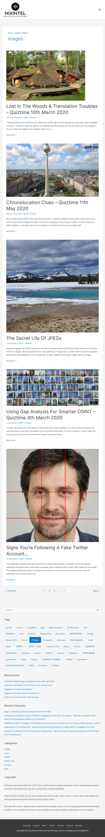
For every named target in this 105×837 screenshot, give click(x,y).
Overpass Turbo (52, 646)
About (44, 826)
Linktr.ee (69, 826)
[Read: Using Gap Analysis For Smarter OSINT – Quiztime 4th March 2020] (52, 387)
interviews (61, 640)
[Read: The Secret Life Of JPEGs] (52, 286)
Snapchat (60, 653)
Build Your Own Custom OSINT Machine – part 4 (80, 723)
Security (7, 765)
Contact (36, 826)
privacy (66, 646)
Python (77, 646)
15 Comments (12, 559)
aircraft (9, 628)
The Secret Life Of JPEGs (34, 338)
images (35, 640)
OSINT (26, 117)
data (42, 628)
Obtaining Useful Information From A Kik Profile (31, 712)
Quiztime (90, 646)
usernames (82, 659)
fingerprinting (45, 634)
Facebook (32, 634)
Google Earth (11, 640)
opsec (8, 646)
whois (31, 665)
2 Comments (11, 343)
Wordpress (43, 665)
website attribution (15, 665)
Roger (6, 712)
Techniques (88, 653)
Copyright (27, 826)
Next (96, 591)
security (37, 653)
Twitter (69, 659)
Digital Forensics (55, 628)
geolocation (76, 633)
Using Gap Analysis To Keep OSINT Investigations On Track (70, 727)
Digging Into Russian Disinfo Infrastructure (21, 693)
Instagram (48, 640)
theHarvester (11, 659)
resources (11, 653)
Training (34, 659)
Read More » (11, 135)
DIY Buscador (73, 627)
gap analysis (60, 634)
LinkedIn (60, 826)
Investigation (76, 640)
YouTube (55, 665)
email (21, 634)
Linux (90, 640)
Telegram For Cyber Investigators (18, 689)
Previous (10, 591)
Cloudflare (32, 627)
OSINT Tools (34, 646)
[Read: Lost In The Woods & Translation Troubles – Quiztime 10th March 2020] (45, 75)
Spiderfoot (73, 653)
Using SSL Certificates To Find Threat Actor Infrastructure (28, 685)
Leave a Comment (14, 117)
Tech (6, 769)
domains (10, 633)
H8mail (24, 640)
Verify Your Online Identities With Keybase (21, 697)
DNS (85, 628)
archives (19, 628)
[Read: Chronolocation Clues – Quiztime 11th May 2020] (52, 170)
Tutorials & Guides (51, 659)
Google (90, 634)
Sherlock (49, 653)
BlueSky (79, 826)
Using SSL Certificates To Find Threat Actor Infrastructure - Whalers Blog (34, 731)
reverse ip (26, 653)
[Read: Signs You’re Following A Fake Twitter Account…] (52, 495)
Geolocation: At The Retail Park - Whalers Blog (23, 727)
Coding (7, 749)
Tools (23, 659)
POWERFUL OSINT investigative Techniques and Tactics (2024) (30, 723)
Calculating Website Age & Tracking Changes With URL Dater (29, 681)
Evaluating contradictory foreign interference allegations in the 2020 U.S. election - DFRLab (42, 716)
